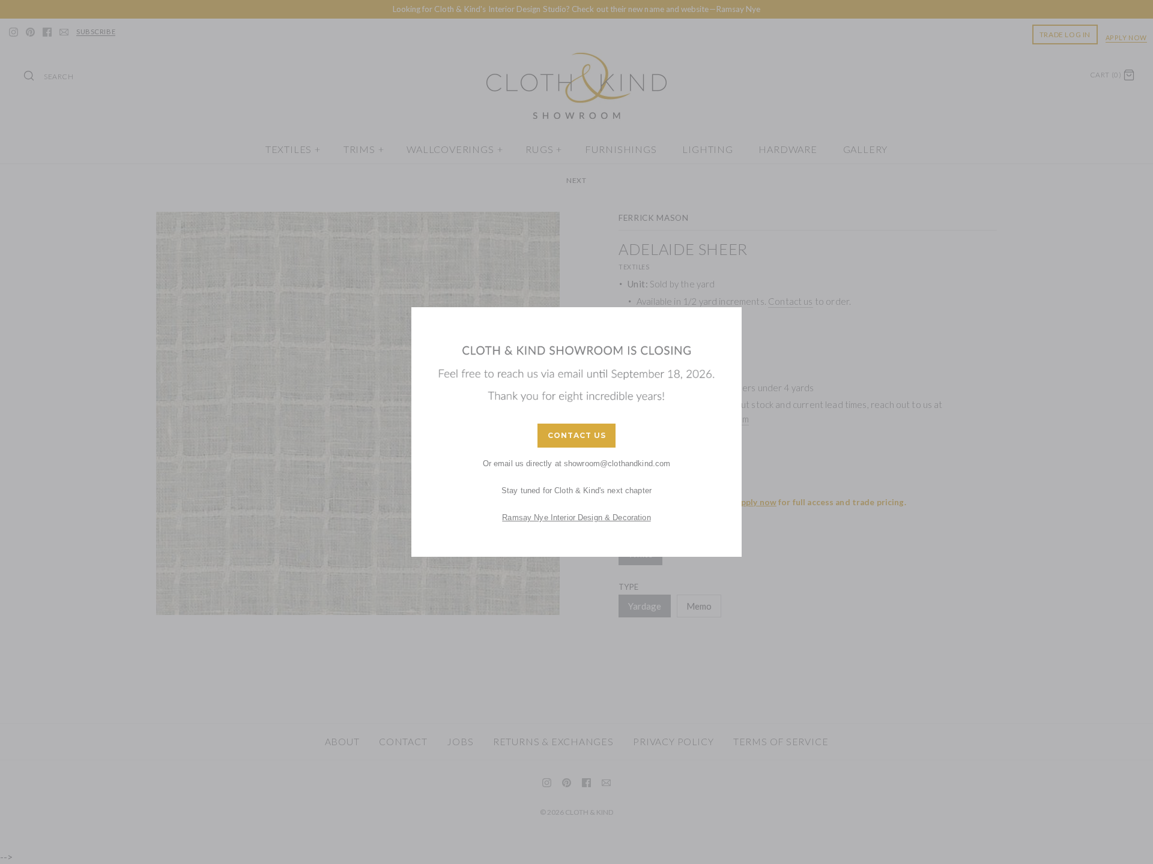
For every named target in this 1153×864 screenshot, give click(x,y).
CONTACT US (577, 435)
